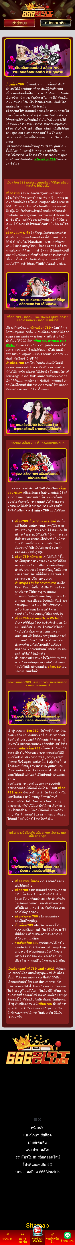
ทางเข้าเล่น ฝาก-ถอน (37, 1239)
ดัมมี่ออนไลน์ (10, 1094)
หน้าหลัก (37, 1128)
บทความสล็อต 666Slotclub (37, 1172)
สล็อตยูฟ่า (8, 1086)
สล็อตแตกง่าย (10, 1099)
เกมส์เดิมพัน (37, 1142)
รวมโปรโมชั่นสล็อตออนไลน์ (37, 1157)
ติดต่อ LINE (67, 1241)
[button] (37, 1119)
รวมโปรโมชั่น (52, 1240)
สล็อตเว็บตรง (10, 1103)
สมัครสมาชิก (22, 1240)
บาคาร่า (7, 1090)
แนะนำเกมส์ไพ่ (37, 1150)
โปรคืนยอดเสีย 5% (37, 1164)
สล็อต (5, 1108)
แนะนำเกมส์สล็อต (37, 1135)
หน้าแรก (8, 1239)
